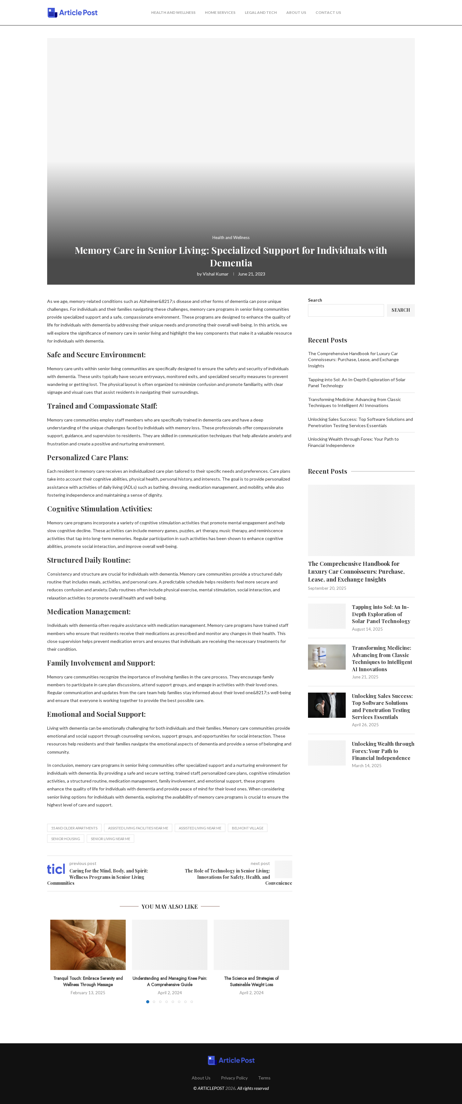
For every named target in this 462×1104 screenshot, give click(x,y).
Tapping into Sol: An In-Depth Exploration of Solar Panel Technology (381, 614)
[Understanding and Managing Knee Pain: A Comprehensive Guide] (169, 945)
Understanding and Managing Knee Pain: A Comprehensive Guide (170, 981)
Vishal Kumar (215, 273)
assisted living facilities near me (138, 828)
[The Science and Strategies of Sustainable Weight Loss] (251, 945)
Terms (264, 1077)
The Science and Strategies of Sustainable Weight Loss (251, 981)
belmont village (247, 828)
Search (315, 300)
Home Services (220, 12)
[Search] (412, 12)
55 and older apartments (74, 828)
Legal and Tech (261, 12)
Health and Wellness (173, 12)
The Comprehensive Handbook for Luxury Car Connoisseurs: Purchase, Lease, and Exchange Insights (353, 359)
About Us (296, 12)
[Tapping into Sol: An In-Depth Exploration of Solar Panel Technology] (327, 616)
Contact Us (328, 12)
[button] (58, 961)
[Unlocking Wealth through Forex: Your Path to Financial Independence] (327, 753)
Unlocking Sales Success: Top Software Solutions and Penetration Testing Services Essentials (382, 706)
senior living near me (110, 839)
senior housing (65, 839)
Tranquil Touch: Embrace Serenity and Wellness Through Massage (88, 981)
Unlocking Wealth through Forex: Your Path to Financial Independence (383, 750)
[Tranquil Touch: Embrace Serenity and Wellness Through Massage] (88, 945)
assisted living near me (200, 828)
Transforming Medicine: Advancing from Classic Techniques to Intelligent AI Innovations (382, 658)
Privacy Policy (234, 1077)
